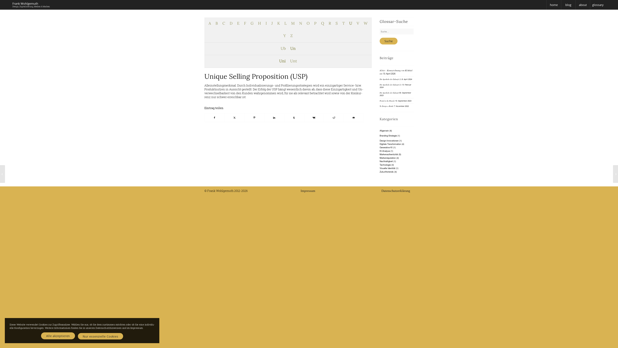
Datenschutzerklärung (395, 191)
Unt (293, 61)
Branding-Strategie (388, 135)
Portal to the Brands (387, 101)
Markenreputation (388, 157)
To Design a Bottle (386, 106)
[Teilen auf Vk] (314, 117)
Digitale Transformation (390, 143)
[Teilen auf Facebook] (215, 117)
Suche (388, 41)
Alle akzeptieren (58, 336)
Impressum (308, 191)
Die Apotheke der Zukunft (389, 93)
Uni (282, 61)
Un (293, 49)
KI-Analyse (385, 150)
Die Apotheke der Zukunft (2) (390, 84)
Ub (283, 49)
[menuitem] (554, 5)
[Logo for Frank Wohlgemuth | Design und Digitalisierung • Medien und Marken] (31, 5)
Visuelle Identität (387, 168)
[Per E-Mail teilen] (354, 117)
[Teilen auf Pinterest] (254, 117)
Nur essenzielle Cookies (100, 336)
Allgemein (384, 130)
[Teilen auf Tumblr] (294, 117)
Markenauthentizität (389, 154)
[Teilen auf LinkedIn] (274, 117)
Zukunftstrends (387, 171)
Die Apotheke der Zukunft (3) (390, 79)
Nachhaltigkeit (386, 161)
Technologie (385, 164)
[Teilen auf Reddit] (334, 117)
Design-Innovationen (389, 140)
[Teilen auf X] (234, 117)
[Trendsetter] (2, 174)
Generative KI (386, 147)
